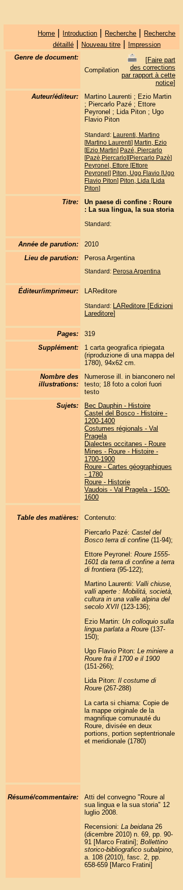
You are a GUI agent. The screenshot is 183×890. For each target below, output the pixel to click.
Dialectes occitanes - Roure (125, 444)
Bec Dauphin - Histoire (117, 405)
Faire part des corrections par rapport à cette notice (148, 71)
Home (46, 33)
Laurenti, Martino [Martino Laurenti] (122, 138)
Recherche (120, 33)
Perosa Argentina (137, 271)
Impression (144, 44)
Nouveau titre (100, 44)
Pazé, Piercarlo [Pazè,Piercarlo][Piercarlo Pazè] (128, 154)
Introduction (80, 33)
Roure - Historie (107, 482)
